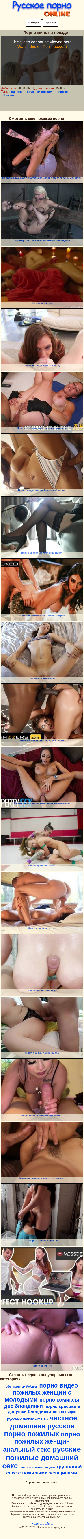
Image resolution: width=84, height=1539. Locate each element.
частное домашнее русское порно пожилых (40, 1426)
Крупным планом (39, 91)
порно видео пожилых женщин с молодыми (41, 1392)
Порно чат (50, 22)
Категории (33, 22)
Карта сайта (42, 1523)
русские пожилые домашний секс (41, 1457)
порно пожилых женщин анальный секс (41, 1442)
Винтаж (16, 91)
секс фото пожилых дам (37, 1467)
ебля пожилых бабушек (21, 1386)
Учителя (63, 91)
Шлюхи (8, 95)
